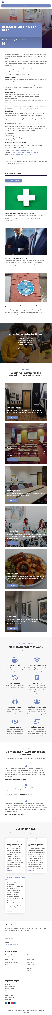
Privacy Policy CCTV (11, 999)
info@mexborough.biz (11, 944)
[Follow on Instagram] (12, 1003)
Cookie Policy (9, 995)
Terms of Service (10, 997)
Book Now (26, 6)
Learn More (13, 417)
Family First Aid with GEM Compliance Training (19, 213)
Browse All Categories (14, 180)
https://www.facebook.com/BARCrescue (25, 152)
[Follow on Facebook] (6, 1003)
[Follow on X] (9, 1003)
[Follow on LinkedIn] (14, 1003)
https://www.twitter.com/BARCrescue (23, 155)
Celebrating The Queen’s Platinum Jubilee (36, 845)
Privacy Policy (9, 993)
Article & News (9, 988)
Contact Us (8, 991)
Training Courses (10, 986)
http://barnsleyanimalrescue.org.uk (23, 150)
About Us (8, 984)
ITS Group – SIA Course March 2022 (16, 258)
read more (9, 871)
